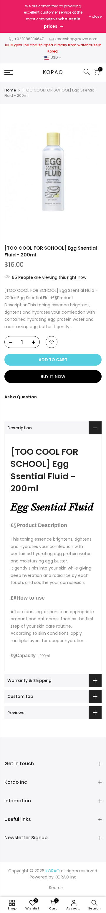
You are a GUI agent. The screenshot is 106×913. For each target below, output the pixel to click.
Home (10, 90)
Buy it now (53, 376)
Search (56, 888)
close (97, 16)
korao (53, 72)
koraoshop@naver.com (76, 38)
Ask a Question (20, 397)
